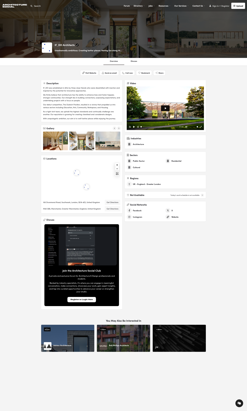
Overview (114, 61)
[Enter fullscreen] (117, 174)
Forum (127, 5)
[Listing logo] (47, 47)
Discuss (134, 61)
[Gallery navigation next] (119, 128)
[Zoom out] (117, 169)
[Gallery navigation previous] (115, 128)
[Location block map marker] (86, 187)
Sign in (215, 5)
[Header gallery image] (41, 29)
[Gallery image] (55, 141)
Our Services (180, 5)
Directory (138, 5)
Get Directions (112, 202)
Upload (239, 5)
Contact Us (197, 5)
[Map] (81, 180)
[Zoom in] (117, 165)
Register (225, 5)
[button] (239, 403)
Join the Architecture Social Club (82, 270)
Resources (163, 5)
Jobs (151, 5)
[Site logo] (15, 5)
